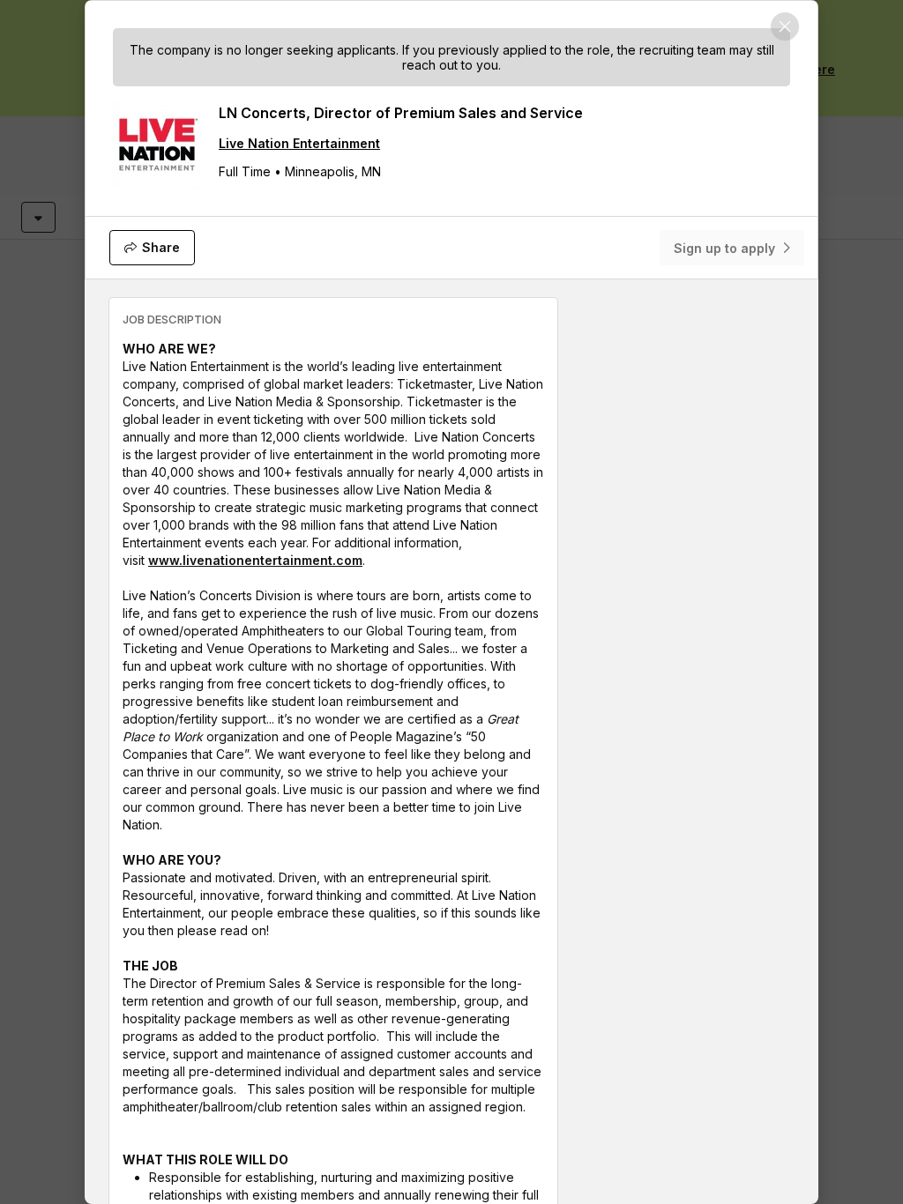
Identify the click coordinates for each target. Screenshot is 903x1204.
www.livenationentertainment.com (255, 560)
